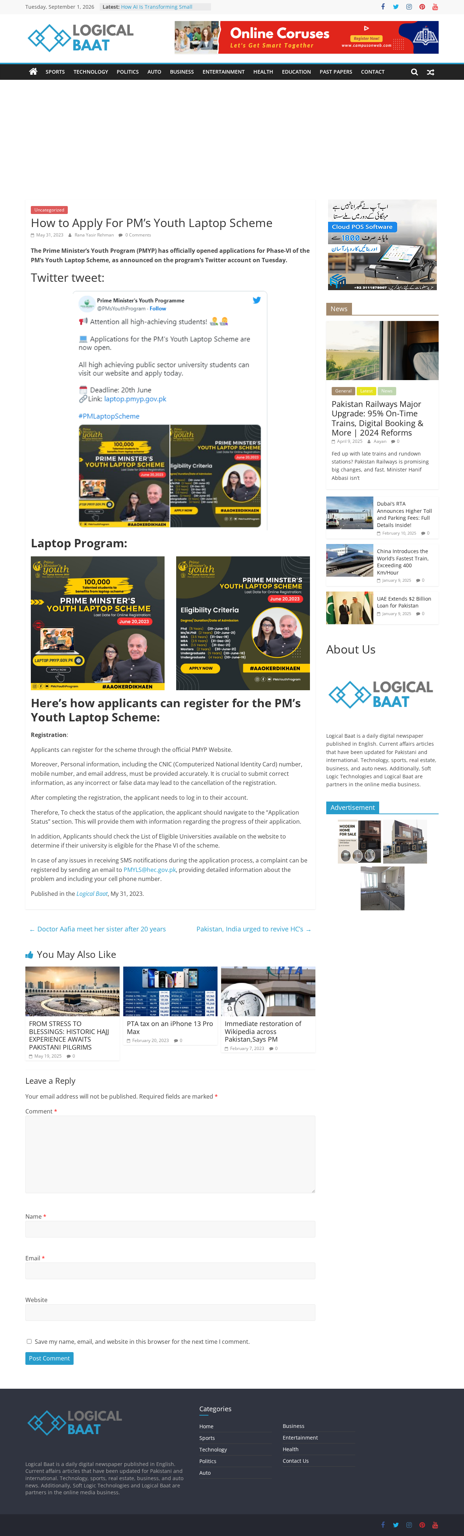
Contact (373, 71)
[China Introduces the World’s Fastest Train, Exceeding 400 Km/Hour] (349, 547)
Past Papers (336, 71)
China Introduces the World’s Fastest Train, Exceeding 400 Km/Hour (403, 562)
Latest (366, 391)
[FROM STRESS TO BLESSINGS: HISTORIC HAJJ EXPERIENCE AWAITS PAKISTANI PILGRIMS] (72, 971)
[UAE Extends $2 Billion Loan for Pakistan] (349, 595)
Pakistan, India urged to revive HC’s (254, 929)
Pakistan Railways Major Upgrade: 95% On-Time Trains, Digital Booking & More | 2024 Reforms (377, 418)
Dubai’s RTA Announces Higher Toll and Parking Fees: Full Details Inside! (404, 514)
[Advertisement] (232, 134)
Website (36, 1300)
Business (182, 71)
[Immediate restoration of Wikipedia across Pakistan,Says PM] (268, 971)
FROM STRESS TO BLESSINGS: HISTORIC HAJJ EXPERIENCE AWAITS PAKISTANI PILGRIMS (69, 1035)
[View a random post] (431, 71)
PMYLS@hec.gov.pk (150, 870)
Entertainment (224, 71)
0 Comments (137, 235)
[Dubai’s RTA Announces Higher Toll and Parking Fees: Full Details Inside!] (349, 500)
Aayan (381, 441)
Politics (128, 71)
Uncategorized (49, 210)
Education (296, 71)
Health (263, 71)
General (343, 391)
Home (206, 1426)
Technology (91, 71)
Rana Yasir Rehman (95, 235)
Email (35, 1258)
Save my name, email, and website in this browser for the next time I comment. (142, 1342)
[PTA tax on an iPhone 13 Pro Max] (170, 971)
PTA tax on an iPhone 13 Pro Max (170, 1027)
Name (35, 1216)
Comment (41, 1111)
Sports (55, 71)
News (387, 391)
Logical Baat (92, 894)
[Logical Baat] (33, 71)
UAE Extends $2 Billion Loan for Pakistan (404, 602)
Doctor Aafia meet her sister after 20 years (97, 929)
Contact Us (296, 1460)
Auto (154, 71)
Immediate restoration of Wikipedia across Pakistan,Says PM (263, 1031)
